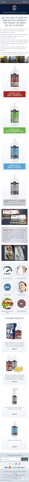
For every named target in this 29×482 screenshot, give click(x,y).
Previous (1, 59)
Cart (26, 2)
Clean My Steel (16, 471)
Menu (4, 2)
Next (28, 59)
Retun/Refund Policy (6, 480)
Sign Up (24, 459)
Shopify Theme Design (9, 475)
